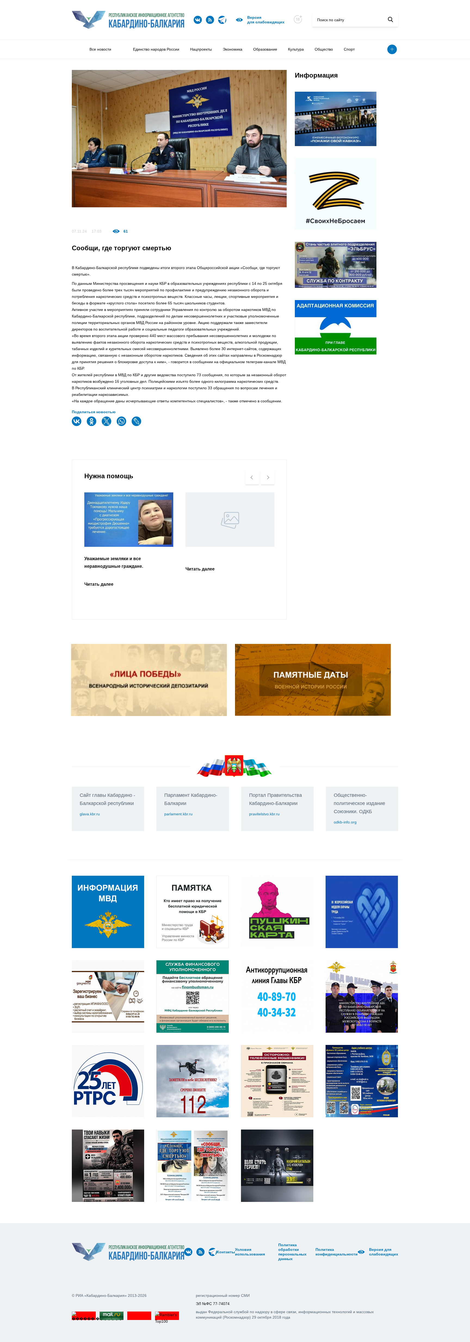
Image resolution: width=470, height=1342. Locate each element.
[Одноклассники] (92, 425)
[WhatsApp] (122, 425)
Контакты (226, 1252)
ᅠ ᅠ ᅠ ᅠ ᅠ (266, 1252)
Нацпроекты (201, 49)
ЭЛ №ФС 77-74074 (213, 1303)
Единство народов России (156, 49)
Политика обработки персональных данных (292, 1252)
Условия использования (250, 1251)
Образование (265, 49)
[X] (107, 425)
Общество (324, 49)
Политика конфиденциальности (337, 1251)
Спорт (349, 49)
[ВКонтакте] (77, 425)
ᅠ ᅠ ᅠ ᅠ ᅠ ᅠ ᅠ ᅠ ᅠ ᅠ (273, 1252)
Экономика (232, 49)
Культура (296, 49)
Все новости (100, 49)
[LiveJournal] (137, 425)
